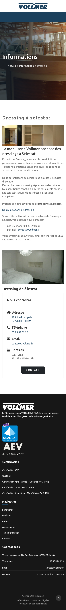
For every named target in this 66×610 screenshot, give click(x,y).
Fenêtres (6, 515)
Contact (33, 370)
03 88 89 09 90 (20, 332)
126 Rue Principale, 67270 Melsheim (38, 555)
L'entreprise (8, 510)
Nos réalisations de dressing (18, 210)
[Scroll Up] (58, 598)
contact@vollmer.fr (28, 229)
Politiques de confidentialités (33, 603)
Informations (23, 600)
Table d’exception (10, 533)
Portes (5, 521)
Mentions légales (41, 600)
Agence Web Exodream (33, 596)
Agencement (8, 527)
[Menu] (58, 17)
